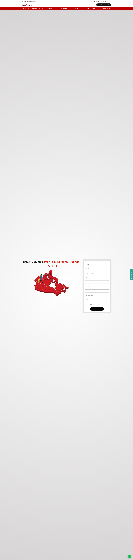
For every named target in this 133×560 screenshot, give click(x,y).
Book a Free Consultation (104, 4)
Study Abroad (49, 8)
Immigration (35, 8)
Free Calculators (91, 8)
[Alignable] (108, 1)
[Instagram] (98, 1)
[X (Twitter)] (96, 1)
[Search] (110, 1)
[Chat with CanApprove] (129, 556)
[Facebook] (94, 1)
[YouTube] (103, 1)
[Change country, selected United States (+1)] (88, 273)
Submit (97, 308)
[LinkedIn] (101, 1)
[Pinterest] (105, 1)
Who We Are (105, 8)
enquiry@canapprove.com (30, 1)
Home (24, 8)
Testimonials (63, 8)
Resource (77, 8)
